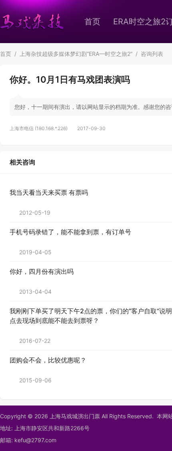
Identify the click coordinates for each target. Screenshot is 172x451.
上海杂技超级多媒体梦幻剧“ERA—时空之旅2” (76, 53)
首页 (92, 21)
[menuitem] (92, 21)
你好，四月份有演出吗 (42, 271)
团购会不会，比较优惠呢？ (48, 360)
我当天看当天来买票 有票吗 (49, 192)
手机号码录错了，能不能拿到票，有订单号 (70, 232)
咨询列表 (152, 53)
